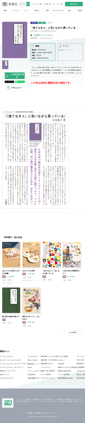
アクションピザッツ (34, 371)
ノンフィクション (46, 38)
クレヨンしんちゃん (6, 356)
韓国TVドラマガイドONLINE (67, 367)
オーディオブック (8, 283)
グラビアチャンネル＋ (48, 378)
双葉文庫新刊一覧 (33, 378)
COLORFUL (31, 374)
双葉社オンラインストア (8, 371)
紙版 (42, 23)
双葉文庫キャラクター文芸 (49, 356)
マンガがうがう (33, 356)
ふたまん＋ (61, 360)
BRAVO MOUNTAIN (64, 371)
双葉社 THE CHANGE (48, 371)
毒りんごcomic (32, 360)
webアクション (5, 374)
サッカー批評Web (64, 374)
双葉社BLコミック (34, 364)
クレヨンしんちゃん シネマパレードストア (14, 363)
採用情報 (38, 413)
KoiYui (30, 367)
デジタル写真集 (63, 356)
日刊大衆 (61, 364)
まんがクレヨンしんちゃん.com (10, 360)
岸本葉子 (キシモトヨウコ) (43, 35)
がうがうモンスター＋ (7, 378)
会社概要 (30, 413)
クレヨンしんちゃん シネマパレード (11, 367)
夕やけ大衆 (80, 360)
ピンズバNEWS (46, 374)
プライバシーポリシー (50, 413)
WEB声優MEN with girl (65, 378)
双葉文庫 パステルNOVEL (49, 360)
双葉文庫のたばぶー (47, 363)
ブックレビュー (46, 367)
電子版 (50, 23)
